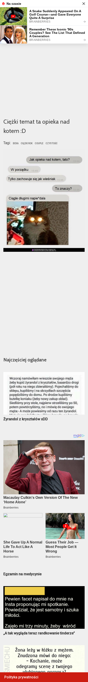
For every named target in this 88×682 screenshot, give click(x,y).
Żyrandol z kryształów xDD (25, 419)
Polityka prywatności (21, 677)
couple (39, 143)
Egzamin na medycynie (22, 574)
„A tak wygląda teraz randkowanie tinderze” (39, 633)
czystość (52, 143)
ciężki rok (26, 143)
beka (16, 143)
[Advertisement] (44, 67)
